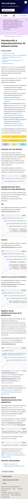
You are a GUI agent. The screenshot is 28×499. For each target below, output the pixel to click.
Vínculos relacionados (7, 63)
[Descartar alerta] (26, 2)
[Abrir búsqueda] (18, 15)
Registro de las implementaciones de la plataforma (11, 57)
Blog (14, 488)
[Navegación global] (1, 15)
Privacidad (3, 490)
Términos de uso (5, 495)
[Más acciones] (25, 36)
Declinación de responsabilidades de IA (10, 486)
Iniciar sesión (23, 15)
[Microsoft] (14, 16)
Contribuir (20, 488)
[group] (14, 227)
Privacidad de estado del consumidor (10, 493)
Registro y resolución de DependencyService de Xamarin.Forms (11, 392)
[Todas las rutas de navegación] (2, 36)
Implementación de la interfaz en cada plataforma (14, 55)
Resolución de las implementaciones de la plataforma (12, 61)
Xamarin (19, 36)
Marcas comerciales (15, 495)
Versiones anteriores (10, 36)
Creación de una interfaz (8, 53)
